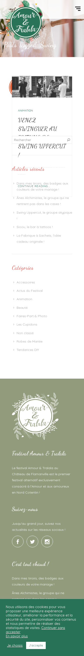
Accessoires (26, 282)
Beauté (22, 308)
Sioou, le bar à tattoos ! (35, 227)
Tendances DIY (28, 350)
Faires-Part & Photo (32, 316)
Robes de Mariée (29, 341)
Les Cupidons (27, 324)
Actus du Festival (30, 291)
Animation (25, 110)
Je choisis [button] (15, 645)
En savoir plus (17, 636)
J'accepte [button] (36, 645)
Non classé (25, 333)
